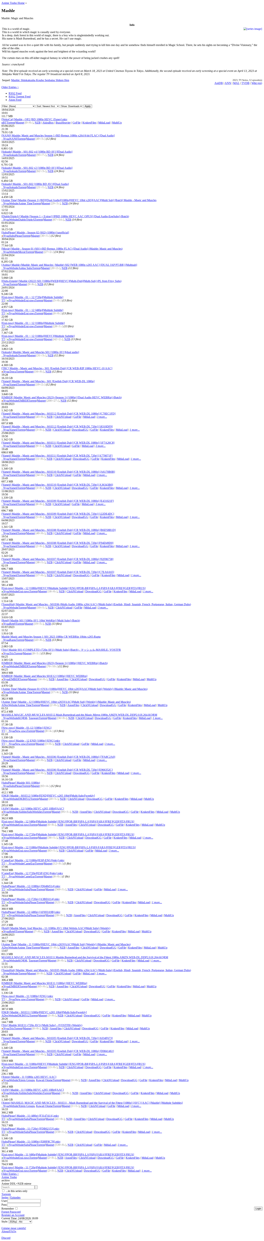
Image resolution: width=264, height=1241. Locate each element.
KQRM (22, 718)
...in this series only (16, 1191)
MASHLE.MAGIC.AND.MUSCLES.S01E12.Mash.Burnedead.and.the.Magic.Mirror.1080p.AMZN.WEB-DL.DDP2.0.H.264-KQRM (79, 714)
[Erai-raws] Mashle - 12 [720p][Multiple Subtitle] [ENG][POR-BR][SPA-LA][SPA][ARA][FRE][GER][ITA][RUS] (67, 834)
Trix (11, 653)
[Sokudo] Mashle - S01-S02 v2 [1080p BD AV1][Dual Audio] (36, 167)
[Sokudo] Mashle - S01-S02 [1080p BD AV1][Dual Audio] (35, 184)
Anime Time (25, 203)
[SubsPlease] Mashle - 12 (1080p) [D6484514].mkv (30, 886)
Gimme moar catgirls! (13, 1228)
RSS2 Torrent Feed (20, 96)
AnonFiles (62, 679)
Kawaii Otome (44, 1080)
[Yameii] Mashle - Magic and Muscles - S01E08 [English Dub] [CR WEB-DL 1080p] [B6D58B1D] (58, 529)
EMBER (23, 400)
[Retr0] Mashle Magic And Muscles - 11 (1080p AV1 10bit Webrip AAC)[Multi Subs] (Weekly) (55, 928)
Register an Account (12, 1215)
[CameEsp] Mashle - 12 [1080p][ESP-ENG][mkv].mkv (32, 860)
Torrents (6, 1194)
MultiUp (117, 122)
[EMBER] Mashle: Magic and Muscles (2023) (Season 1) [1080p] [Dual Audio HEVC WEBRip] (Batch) (61, 397)
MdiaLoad (104, 122)
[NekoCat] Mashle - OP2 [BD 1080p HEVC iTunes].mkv (34, 119)
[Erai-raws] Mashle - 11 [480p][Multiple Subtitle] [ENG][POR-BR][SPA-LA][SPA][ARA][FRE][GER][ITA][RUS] (67, 1154)
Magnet (20, 122)
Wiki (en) (256, 83)
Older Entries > (10, 87)
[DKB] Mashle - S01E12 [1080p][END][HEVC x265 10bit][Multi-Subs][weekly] (48, 795)
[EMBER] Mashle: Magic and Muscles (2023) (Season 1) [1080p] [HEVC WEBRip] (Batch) (54, 663)
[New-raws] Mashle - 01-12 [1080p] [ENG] (26, 727)
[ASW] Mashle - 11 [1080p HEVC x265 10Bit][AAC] (32, 1089)
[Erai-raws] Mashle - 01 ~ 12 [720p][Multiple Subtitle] (32, 297)
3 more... (102, 416)
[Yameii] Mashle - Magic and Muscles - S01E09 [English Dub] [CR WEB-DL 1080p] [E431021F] (57, 500)
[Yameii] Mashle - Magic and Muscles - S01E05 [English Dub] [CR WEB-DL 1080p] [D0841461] (57, 1051)
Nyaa (5, 138)
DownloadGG (80, 429)
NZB (38, 122)
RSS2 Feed (15, 93)
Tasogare (34, 718)
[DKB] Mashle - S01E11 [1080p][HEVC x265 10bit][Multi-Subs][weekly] (44, 1012)
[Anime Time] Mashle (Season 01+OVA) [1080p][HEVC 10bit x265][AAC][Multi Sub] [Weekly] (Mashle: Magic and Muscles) (74, 688)
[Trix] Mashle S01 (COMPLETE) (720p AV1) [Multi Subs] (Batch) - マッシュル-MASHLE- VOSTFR (61, 649)
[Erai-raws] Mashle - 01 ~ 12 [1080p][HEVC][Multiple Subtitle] (38, 336)
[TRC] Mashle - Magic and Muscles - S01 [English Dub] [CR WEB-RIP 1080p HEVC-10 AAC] (56, 368)
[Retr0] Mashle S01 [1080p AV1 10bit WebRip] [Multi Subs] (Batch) (40, 620)
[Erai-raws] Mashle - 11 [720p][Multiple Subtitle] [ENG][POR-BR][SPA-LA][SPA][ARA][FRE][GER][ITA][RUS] (67, 1167)
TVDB (245, 83)
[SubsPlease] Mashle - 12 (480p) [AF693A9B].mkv (30, 912)
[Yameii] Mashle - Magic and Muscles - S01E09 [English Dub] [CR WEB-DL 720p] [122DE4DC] (57, 513)
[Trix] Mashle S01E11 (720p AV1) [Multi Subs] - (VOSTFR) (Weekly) (41, 1025)
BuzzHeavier (63, 122)
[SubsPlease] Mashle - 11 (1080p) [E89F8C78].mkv (31, 1141)
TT (3, 300)
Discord (5, 1237)
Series (4, 1197)
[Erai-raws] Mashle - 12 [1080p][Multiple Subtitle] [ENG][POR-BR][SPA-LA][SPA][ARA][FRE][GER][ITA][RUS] (68, 847)
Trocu (12, 371)
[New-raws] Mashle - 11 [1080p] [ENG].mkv (27, 996)
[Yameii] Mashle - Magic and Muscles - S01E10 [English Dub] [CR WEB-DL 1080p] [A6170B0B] (58, 471)
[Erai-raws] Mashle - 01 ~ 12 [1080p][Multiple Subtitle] (33, 323)
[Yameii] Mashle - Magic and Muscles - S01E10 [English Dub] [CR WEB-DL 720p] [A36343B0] (57, 484)
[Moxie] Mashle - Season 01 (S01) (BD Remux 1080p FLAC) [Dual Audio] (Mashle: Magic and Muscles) (61, 248)
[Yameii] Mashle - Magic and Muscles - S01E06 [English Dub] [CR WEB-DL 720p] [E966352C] (57, 769)
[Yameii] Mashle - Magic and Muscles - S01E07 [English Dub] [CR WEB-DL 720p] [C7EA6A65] (57, 572)
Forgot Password (11, 1211)
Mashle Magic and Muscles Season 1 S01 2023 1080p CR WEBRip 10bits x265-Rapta (51, 636)
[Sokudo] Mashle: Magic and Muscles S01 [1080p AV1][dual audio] (40, 352)
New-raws (21, 730)
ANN (228, 83)
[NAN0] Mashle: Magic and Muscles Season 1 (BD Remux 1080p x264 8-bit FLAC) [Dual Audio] (58, 135)
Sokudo (13, 154)
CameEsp (29, 863)
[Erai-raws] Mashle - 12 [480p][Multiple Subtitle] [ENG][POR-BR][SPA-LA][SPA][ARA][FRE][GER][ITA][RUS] (67, 821)
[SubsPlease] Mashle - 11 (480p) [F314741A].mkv (30, 1115)
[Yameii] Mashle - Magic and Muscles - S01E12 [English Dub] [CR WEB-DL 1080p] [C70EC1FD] (58, 413)
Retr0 (12, 623)
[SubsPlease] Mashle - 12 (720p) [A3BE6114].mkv (30, 899)
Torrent (11, 122)
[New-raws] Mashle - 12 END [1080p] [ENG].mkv (30, 740)
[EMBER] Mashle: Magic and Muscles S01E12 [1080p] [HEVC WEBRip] (44, 676)
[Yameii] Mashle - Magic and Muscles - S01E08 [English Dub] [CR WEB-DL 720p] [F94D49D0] (57, 542)
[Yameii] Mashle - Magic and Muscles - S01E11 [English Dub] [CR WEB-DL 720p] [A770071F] (56, 455)
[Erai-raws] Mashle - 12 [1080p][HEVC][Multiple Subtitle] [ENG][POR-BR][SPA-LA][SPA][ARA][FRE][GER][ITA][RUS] (73, 588)
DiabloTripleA (26, 219)
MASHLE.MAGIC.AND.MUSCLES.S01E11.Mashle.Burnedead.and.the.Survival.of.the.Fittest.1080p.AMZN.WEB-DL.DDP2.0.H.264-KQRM (84, 957)
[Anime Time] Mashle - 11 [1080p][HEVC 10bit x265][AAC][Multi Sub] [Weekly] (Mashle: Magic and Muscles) (66, 944)
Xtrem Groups (26, 1080)
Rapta (12, 639)
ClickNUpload (63, 416)
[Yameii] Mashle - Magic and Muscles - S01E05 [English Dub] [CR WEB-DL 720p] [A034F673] (57, 1038)
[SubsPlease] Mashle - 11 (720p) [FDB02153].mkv (30, 1128)
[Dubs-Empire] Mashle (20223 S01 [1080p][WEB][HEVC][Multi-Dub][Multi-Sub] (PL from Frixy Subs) (61, 281)
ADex (4, 705)
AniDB (218, 83)
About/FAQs (8, 1231)
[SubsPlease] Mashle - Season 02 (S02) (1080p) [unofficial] (35, 232)
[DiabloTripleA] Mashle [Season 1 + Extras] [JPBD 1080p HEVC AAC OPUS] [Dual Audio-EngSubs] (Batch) (65, 216)
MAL (236, 83)
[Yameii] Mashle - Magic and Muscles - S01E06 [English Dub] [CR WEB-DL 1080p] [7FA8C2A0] (58, 756)
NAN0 (13, 138)
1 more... (135, 429)
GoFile (76, 122)
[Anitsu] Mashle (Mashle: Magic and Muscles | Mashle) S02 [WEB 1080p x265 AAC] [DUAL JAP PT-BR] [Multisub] (69, 264)
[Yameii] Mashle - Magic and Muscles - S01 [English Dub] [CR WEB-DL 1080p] (47, 381)
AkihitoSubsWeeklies (30, 811)
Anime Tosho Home (13, 2)
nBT (4, 122)
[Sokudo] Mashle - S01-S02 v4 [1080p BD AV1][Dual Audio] (36, 151)
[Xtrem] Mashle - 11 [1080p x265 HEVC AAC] (28, 1076)
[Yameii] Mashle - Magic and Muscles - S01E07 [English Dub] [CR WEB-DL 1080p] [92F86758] (57, 559)
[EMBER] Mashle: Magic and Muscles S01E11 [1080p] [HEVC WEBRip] (44, 983)
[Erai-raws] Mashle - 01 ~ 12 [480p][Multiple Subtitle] (32, 310)
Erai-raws (29, 300)
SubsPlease (15, 235)
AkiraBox (48, 122)
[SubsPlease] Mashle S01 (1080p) (20, 782)
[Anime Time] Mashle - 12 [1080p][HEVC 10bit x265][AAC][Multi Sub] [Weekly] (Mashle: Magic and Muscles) (66, 701)
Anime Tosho (9, 1177)
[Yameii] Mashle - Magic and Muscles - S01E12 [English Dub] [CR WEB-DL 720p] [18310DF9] (57, 426)
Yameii (13, 384)
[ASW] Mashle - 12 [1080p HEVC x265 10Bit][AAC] (32, 808)
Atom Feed (15, 99)
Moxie (22, 251)
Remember (8, 1208)
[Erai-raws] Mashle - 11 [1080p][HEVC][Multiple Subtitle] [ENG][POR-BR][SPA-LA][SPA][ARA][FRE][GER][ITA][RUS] (73, 1064)
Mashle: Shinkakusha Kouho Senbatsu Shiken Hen (40, 80)
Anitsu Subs (25, 268)
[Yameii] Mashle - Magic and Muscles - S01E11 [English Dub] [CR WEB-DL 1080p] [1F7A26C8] (57, 442)
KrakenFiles (89, 122)
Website (13, 203)
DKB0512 (24, 798)
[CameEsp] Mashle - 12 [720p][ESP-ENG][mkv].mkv (32, 873)
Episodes (15, 1197)
